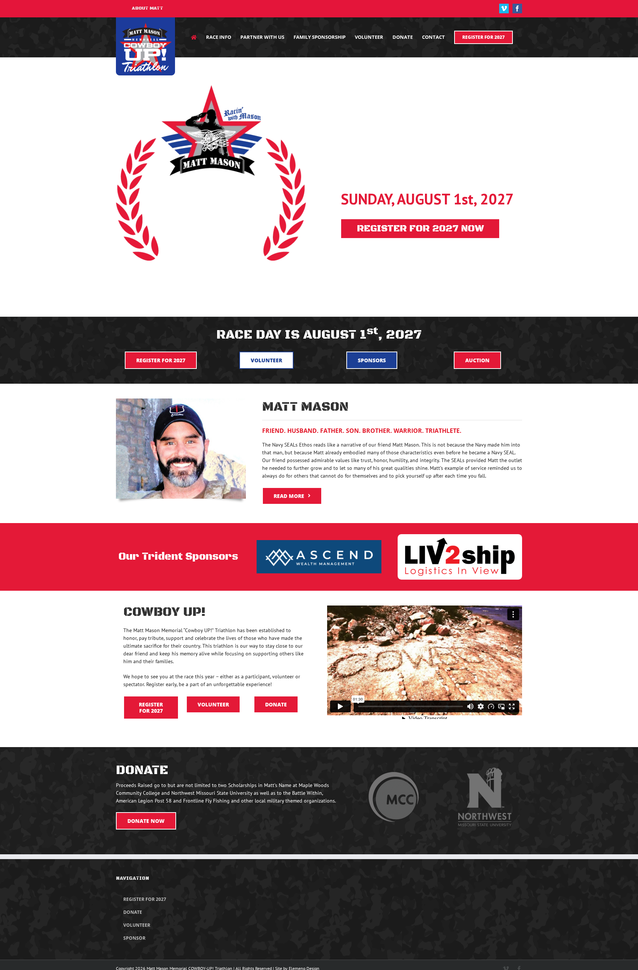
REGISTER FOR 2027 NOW (420, 229)
